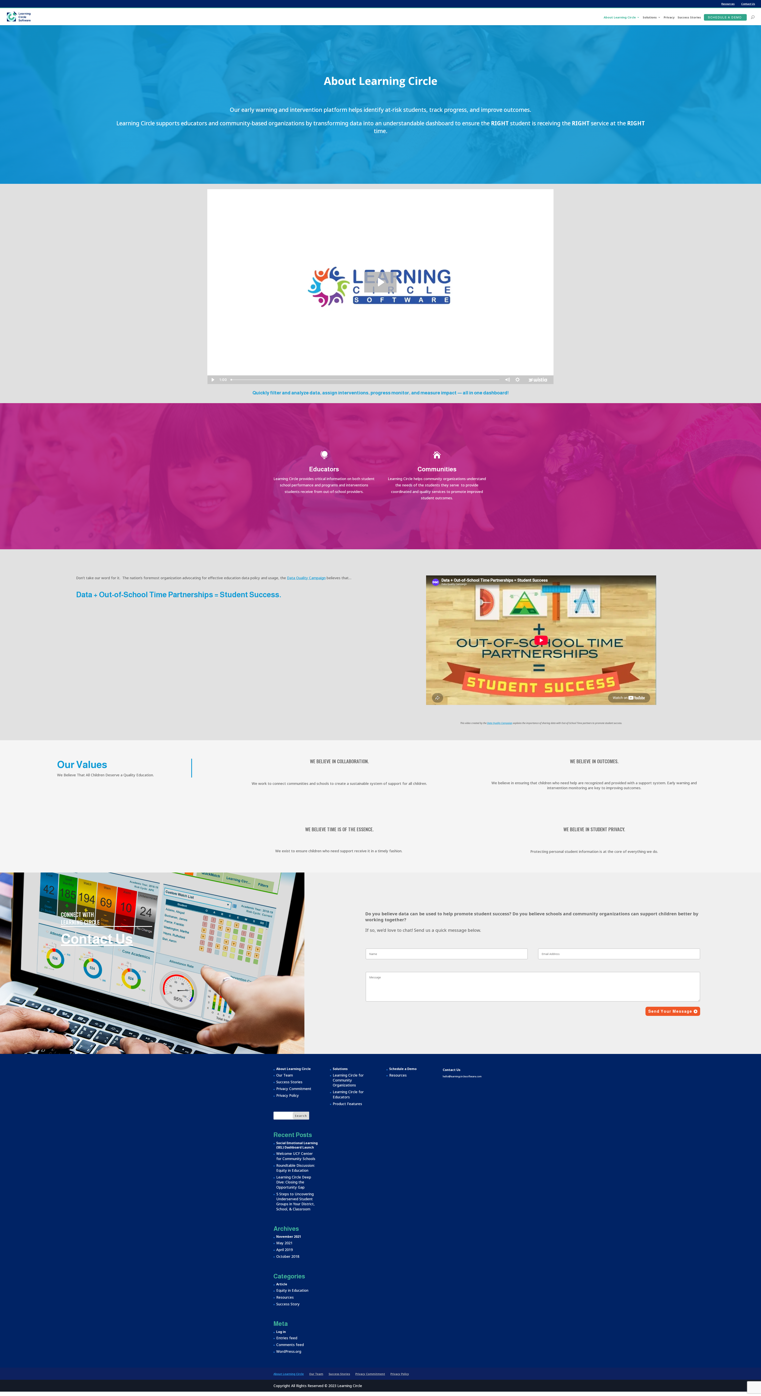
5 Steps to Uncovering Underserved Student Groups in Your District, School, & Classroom (295, 1201)
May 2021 (284, 1243)
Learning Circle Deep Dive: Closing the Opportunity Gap (293, 1182)
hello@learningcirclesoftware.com (462, 1076)
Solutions (650, 17)
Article (281, 1284)
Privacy (669, 17)
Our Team (284, 1075)
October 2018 (287, 1256)
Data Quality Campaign (306, 577)
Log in (281, 1332)
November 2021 (288, 1236)
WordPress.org (288, 1351)
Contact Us (748, 4)
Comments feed (290, 1344)
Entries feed (286, 1338)
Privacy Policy (287, 1095)
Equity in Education (292, 1290)
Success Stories (689, 17)
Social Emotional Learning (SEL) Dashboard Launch (297, 1145)
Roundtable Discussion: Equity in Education (295, 1168)
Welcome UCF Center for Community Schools (295, 1156)
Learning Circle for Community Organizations (348, 1080)
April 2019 (284, 1249)
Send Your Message (670, 1011)
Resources (728, 4)
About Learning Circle (620, 17)
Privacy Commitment (293, 1088)
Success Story (288, 1304)
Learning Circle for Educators (348, 1094)
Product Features (347, 1103)
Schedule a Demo (725, 17)
